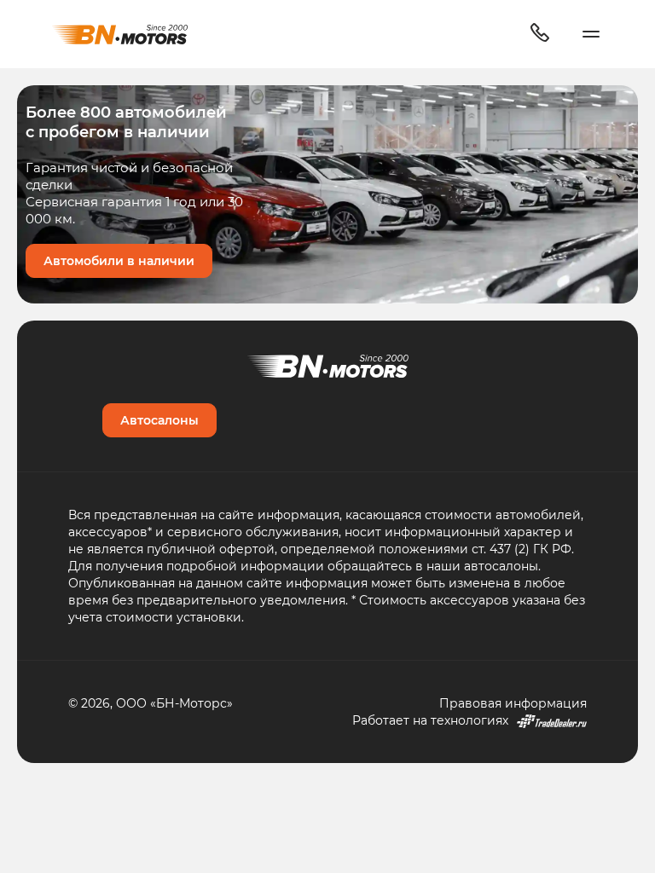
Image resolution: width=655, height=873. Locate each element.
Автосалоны (159, 420)
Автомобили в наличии (118, 260)
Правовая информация (513, 703)
